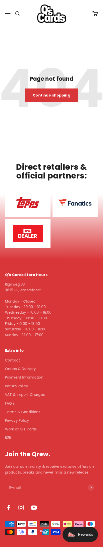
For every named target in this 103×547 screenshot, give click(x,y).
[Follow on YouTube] (33, 507)
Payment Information (24, 377)
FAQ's (10, 403)
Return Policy (16, 386)
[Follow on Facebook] (8, 507)
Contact (12, 360)
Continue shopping (51, 95)
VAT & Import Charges (25, 394)
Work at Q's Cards (21, 429)
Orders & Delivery (20, 368)
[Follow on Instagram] (21, 507)
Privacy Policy (17, 420)
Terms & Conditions (22, 411)
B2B (8, 437)
